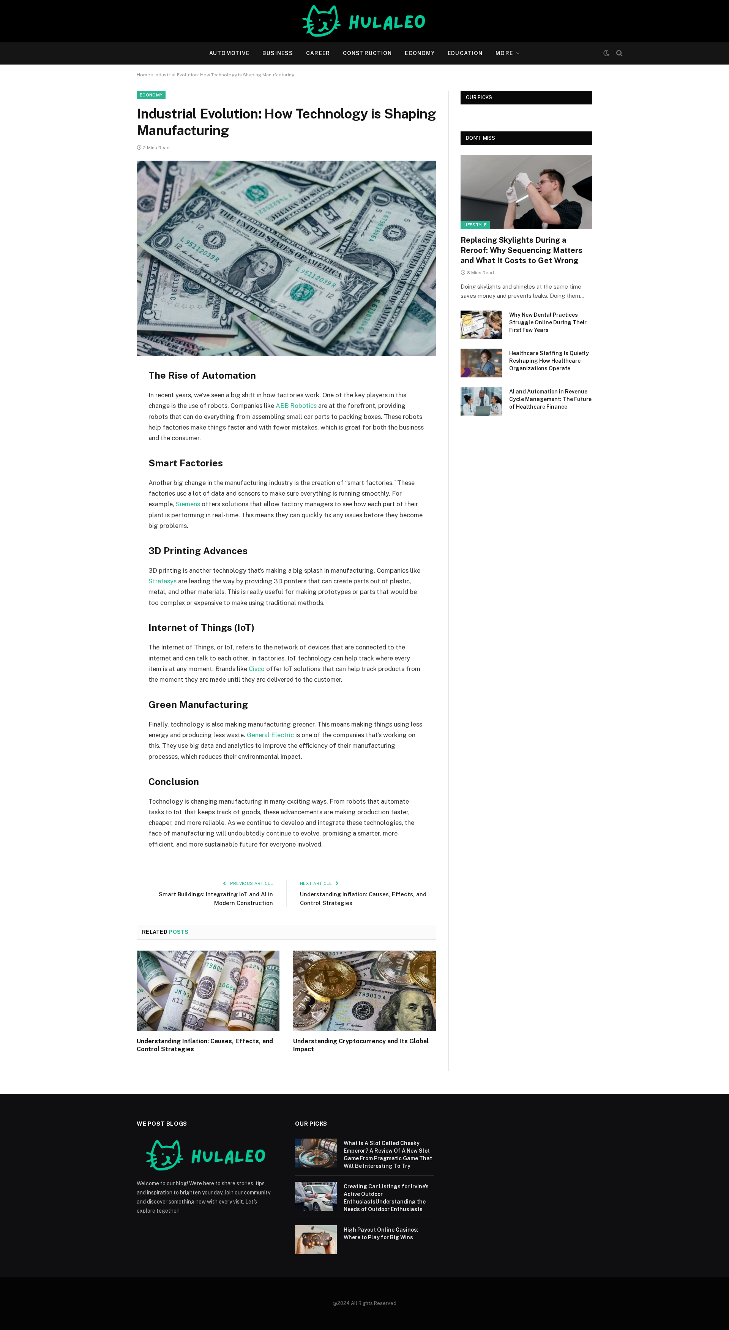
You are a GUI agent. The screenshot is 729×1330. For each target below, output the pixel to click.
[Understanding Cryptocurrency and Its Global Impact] (364, 991)
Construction (367, 53)
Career (318, 53)
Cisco (257, 669)
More (504, 53)
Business (277, 53)
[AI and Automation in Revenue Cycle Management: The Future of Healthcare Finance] (481, 401)
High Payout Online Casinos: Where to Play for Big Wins (381, 1233)
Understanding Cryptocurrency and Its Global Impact (361, 1045)
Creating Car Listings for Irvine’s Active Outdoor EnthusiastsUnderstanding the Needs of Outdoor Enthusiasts (386, 1197)
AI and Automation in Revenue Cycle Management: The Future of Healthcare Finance (550, 399)
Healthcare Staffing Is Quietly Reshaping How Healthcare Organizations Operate (549, 360)
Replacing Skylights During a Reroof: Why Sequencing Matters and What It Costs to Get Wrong (521, 250)
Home (143, 74)
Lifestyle (475, 225)
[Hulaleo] (365, 21)
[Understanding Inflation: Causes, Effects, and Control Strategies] (208, 991)
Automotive (229, 53)
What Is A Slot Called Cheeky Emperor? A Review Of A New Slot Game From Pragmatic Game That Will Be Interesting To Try (388, 1154)
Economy (420, 53)
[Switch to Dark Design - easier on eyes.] (606, 53)
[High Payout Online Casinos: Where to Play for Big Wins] (316, 1239)
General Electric (270, 735)
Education (465, 53)
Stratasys (162, 581)
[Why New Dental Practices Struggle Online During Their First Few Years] (481, 324)
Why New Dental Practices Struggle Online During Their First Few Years (548, 322)
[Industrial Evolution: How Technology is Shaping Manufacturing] (286, 258)
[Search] (619, 53)
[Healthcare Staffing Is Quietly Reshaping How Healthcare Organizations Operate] (481, 363)
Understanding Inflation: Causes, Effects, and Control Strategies (205, 1045)
